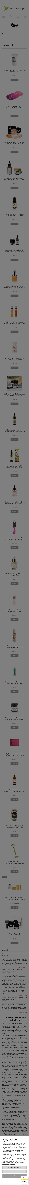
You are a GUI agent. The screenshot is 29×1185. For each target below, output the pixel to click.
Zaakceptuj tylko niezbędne (14, 1167)
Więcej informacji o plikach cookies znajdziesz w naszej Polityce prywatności (13, 1163)
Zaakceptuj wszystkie (14, 1176)
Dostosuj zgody (14, 1171)
